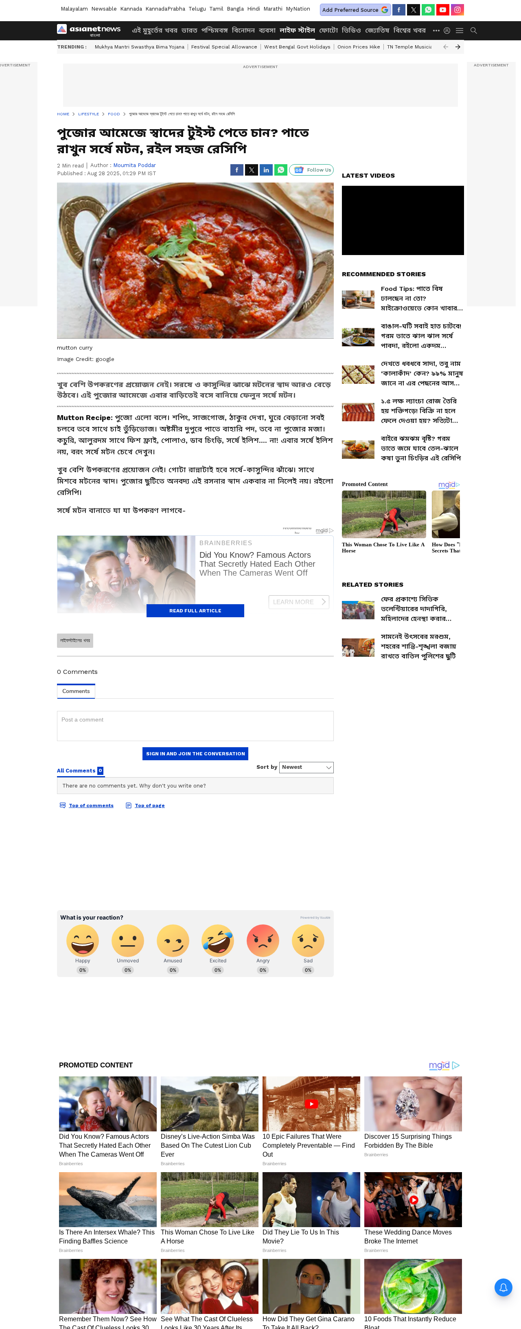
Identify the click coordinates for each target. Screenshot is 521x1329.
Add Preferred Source (350, 10)
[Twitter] (413, 9)
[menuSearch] (474, 30)
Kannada (131, 9)
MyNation (298, 9)
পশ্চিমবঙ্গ (214, 30)
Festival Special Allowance (224, 47)
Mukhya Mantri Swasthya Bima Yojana (139, 47)
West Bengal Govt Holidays (297, 47)
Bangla (235, 9)
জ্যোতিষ (377, 30)
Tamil (216, 9)
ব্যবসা (267, 30)
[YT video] (442, 9)
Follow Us (319, 170)
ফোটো (328, 30)
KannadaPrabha (165, 9)
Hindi (253, 9)
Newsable (104, 9)
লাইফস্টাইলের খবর (75, 640)
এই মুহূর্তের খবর (154, 30)
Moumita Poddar (134, 165)
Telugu (197, 9)
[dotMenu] (436, 30)
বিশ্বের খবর (410, 30)
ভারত (189, 30)
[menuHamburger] (460, 30)
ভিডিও (351, 30)
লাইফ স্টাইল (297, 30)
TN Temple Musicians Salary (421, 47)
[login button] (449, 30)
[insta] (457, 9)
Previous (446, 46)
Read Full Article (195, 611)
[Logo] (91, 30)
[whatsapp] (428, 9)
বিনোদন (243, 30)
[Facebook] (398, 9)
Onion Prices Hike (358, 47)
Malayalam (74, 9)
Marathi (272, 9)
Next (458, 46)
